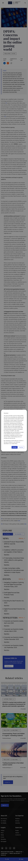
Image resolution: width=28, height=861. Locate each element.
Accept (14, 447)
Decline (21, 447)
